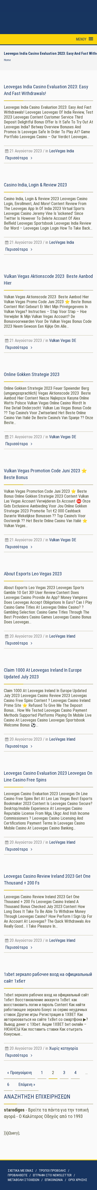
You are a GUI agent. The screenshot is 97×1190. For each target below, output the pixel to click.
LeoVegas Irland (62, 636)
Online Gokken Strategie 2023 (31, 374)
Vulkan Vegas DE (62, 340)
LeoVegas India (61, 150)
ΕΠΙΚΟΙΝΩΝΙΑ (54, 1180)
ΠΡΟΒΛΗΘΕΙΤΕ (17, 1175)
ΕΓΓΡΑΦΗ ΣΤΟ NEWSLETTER (52, 1175)
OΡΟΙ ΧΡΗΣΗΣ (77, 1180)
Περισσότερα (17, 157)
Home (7, 60)
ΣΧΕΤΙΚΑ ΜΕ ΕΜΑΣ (20, 1170)
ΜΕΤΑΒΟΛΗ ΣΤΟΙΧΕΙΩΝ (23, 1180)
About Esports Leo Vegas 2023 (33, 573)
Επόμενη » (26, 1084)
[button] (81, 39)
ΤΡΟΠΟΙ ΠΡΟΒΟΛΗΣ (52, 1170)
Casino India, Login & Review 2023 (35, 184)
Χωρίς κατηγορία (63, 1048)
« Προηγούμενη (19, 1072)
